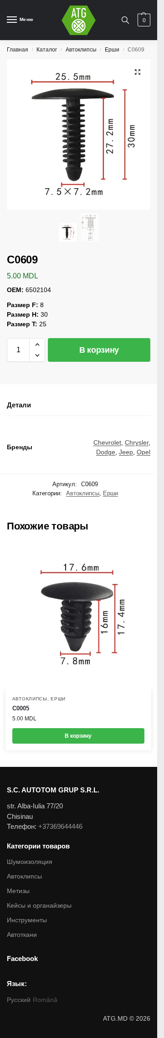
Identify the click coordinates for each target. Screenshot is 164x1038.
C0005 (20, 708)
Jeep (126, 452)
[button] (37, 344)
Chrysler (137, 442)
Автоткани (22, 934)
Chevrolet (107, 442)
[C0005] (78, 616)
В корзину (99, 350)
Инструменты (27, 920)
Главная (17, 49)
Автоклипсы (81, 49)
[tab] (78, 405)
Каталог (46, 49)
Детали (19, 405)
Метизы (18, 890)
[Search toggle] (125, 20)
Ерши (112, 49)
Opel (143, 452)
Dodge (105, 452)
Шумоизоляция (29, 861)
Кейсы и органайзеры (39, 905)
